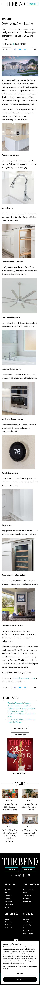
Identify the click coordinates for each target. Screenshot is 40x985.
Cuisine (25, 928)
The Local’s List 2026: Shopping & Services (30, 807)
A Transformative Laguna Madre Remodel (30, 833)
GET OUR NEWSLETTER (20, 729)
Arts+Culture (27, 922)
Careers (7, 898)
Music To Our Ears (15, 722)
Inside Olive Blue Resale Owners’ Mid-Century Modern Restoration (10, 835)
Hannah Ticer (8, 44)
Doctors (7, 919)
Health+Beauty (28, 931)
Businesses (8, 925)
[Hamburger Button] (3, 4)
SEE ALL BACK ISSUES (20, 773)
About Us (8, 890)
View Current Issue (20, 734)
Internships (8, 901)
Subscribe (33, 4)
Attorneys (8, 922)
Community (27, 925)
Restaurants (8, 928)
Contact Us (8, 896)
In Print (30, 801)
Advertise (8, 893)
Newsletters (28, 869)
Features (10, 801)
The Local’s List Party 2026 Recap (21, 719)
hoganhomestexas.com (24, 678)
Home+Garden (7, 19)
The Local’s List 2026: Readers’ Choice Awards (10, 807)
